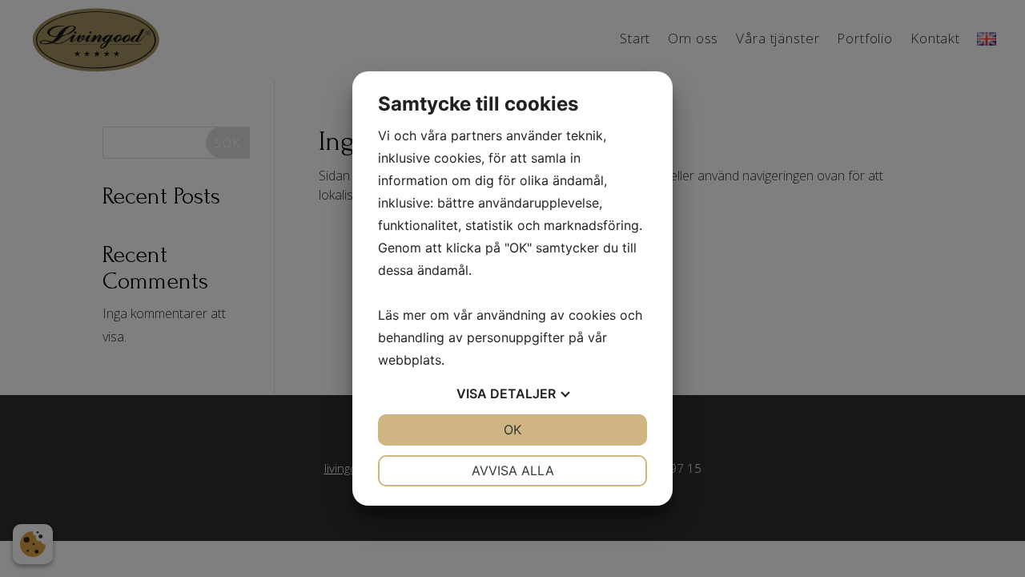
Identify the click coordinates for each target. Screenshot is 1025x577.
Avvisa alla (513, 470)
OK (512, 430)
